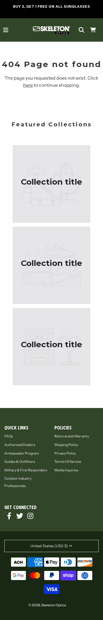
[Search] (81, 30)
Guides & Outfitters (19, 461)
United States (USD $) (49, 546)
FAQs (8, 436)
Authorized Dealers (19, 445)
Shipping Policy (66, 445)
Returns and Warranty (71, 436)
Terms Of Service (67, 461)
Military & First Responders (25, 470)
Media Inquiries (66, 470)
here (28, 85)
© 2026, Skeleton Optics (47, 605)
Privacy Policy (65, 453)
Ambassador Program (21, 453)
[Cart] (93, 30)
